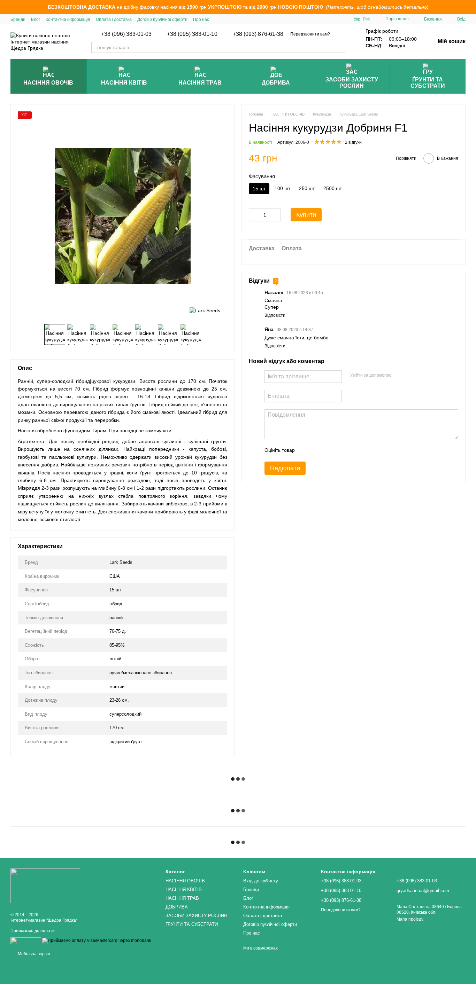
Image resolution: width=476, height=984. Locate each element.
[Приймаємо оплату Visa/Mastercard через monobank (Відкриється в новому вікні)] (96, 940)
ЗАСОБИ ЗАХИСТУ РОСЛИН (351, 83)
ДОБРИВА (276, 83)
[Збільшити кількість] (276, 214)
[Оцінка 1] (306, 450)
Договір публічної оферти (162, 19)
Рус (366, 19)
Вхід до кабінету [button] (260, 880)
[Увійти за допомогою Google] (410, 375)
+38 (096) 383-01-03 (126, 34)
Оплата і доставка (114, 19)
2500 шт (332, 188)
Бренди (17, 19)
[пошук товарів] (340, 47)
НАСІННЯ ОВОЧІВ (48, 83)
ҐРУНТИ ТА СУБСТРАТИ (427, 83)
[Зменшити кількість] (254, 214)
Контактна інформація (68, 19)
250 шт (307, 188)
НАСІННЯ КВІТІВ (124, 83)
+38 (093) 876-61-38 (258, 34)
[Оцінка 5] (350, 450)
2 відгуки (353, 142)
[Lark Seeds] (205, 310)
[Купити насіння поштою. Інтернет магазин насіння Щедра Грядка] (45, 885)
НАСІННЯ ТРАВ (200, 83)
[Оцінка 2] (317, 450)
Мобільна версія (33, 953)
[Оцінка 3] (328, 450)
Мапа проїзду (410, 919)
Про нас (201, 19)
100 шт (282, 188)
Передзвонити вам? (310, 34)
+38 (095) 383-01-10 (192, 34)
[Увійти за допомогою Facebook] (399, 375)
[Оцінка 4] (339, 450)
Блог (35, 19)
